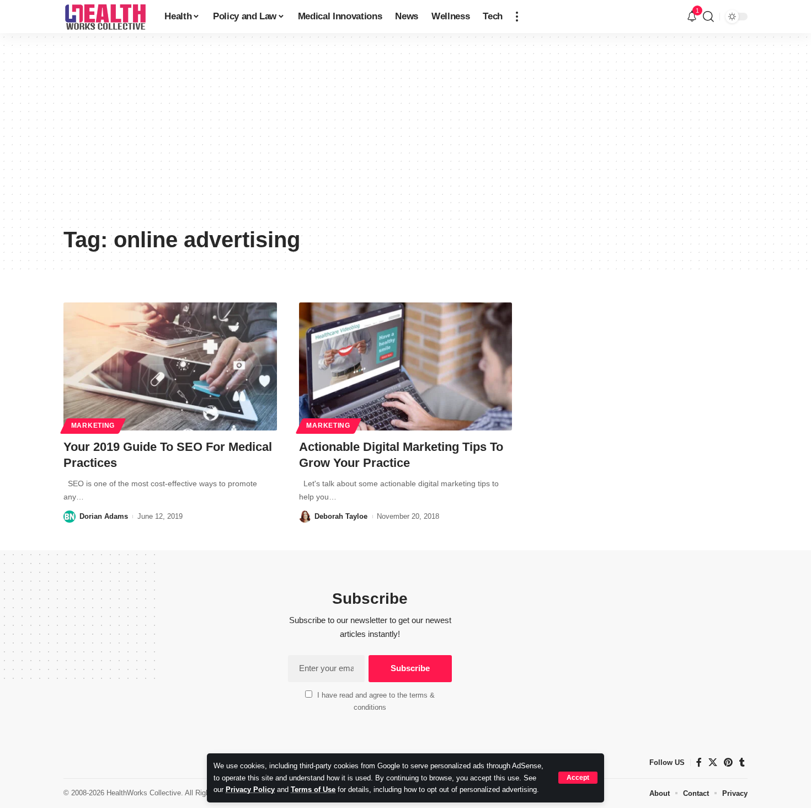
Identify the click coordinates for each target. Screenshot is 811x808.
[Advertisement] (405, 138)
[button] (577, 778)
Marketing (93, 425)
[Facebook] (699, 762)
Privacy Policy (250, 789)
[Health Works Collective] (105, 16)
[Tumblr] (742, 762)
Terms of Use (313, 789)
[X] (713, 762)
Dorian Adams (103, 516)
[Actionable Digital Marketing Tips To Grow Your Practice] (406, 366)
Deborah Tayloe (340, 516)
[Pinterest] (728, 762)
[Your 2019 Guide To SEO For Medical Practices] (170, 366)
